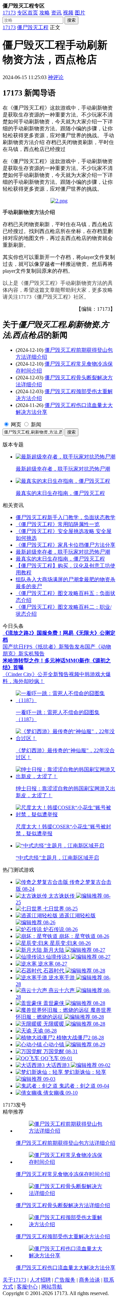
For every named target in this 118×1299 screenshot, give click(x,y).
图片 (80, 12)
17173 (9, 12)
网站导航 (51, 1286)
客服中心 (27, 1286)
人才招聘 (40, 1280)
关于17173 (14, 1280)
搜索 (71, 20)
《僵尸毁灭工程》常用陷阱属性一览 (58, 524)
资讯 (56, 12)
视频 (68, 12)
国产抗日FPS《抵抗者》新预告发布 (44, 647)
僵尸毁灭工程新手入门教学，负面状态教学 (65, 517)
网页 (16, 424)
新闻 (36, 424)
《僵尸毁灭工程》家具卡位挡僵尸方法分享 (65, 545)
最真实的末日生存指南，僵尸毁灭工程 (60, 559)
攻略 (44, 12)
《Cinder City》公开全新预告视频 (41, 674)
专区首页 (27, 12)
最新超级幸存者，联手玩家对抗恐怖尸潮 (63, 552)
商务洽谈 (89, 1280)
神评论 (56, 77)
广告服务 (64, 1280)
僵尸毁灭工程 (33, 27)
